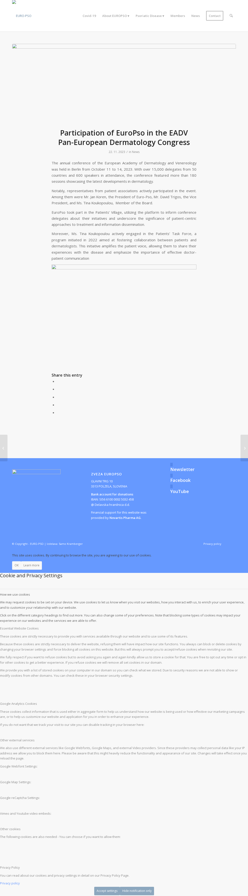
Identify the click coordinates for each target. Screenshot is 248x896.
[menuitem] (89, 15)
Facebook (180, 480)
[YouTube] (171, 486)
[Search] (231, 15)
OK (17, 565)
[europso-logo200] (21, 15)
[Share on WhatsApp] (58, 397)
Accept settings (107, 891)
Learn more (31, 565)
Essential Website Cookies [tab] (19, 628)
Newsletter (182, 469)
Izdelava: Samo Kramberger (65, 544)
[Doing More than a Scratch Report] (4, 448)
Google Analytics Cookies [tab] (18, 703)
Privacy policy (10, 883)
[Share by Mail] (58, 412)
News (136, 152)
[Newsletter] (171, 464)
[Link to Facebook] (232, 543)
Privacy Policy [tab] (10, 867)
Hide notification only (137, 891)
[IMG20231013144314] (124, 83)
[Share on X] (58, 389)
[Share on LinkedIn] (58, 404)
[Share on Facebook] (58, 381)
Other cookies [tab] (10, 829)
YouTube (179, 491)
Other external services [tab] (17, 740)
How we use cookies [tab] (15, 594)
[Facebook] (171, 475)
